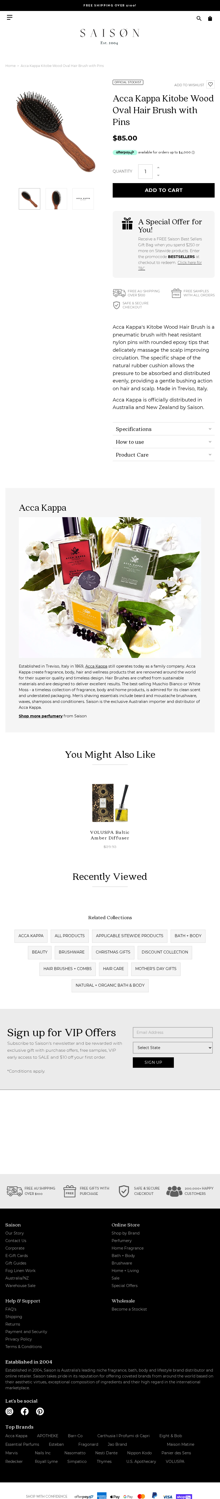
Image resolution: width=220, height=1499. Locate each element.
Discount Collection (165, 952)
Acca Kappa (96, 666)
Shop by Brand (126, 1233)
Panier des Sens (176, 1453)
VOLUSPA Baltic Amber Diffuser (110, 835)
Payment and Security (26, 1331)
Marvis (11, 1453)
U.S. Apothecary (141, 1461)
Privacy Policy (18, 1339)
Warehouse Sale (20, 1285)
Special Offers (125, 1285)
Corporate (14, 1248)
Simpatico (77, 1461)
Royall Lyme (46, 1461)
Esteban (56, 1444)
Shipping (13, 1316)
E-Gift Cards (16, 1255)
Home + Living (125, 1270)
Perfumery (122, 1240)
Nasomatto (75, 1453)
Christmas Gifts (113, 952)
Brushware (72, 952)
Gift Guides (15, 1263)
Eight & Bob (170, 1435)
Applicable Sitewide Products (129, 935)
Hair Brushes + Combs (67, 968)
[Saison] (110, 36)
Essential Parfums (22, 1444)
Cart (210, 18)
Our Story (14, 1233)
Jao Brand (117, 1444)
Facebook (25, 1411)
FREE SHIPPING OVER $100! (110, 5)
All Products (70, 935)
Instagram (9, 1411)
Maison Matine (180, 1444)
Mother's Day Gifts (156, 968)
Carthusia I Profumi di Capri (123, 1435)
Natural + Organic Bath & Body (110, 985)
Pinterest (40, 1411)
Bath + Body (188, 935)
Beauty (39, 952)
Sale (115, 1278)
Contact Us (15, 1240)
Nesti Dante (106, 1453)
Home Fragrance (128, 1248)
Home (10, 66)
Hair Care (113, 968)
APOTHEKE (47, 1435)
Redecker (14, 1461)
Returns (12, 1324)
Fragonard (88, 1444)
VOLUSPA (175, 1461)
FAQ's (10, 1309)
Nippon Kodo (139, 1453)
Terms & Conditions (23, 1346)
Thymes (104, 1461)
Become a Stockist (129, 1309)
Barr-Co (75, 1435)
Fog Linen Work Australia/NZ (20, 1274)
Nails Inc (43, 1453)
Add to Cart (164, 190)
